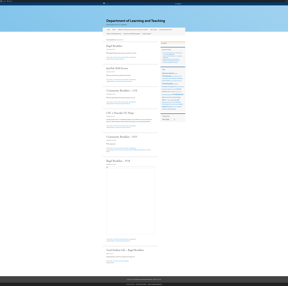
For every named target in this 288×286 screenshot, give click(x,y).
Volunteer (175, 106)
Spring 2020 (129, 81)
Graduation (172, 91)
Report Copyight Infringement (155, 284)
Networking (174, 100)
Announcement (168, 73)
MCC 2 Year (118, 57)
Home (108, 29)
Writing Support (171, 109)
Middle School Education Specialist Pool (171, 59)
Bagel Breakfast (114, 46)
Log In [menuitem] (4, 1)
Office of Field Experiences (114, 34)
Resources (173, 102)
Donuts (122, 150)
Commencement (177, 80)
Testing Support (146, 34)
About (114, 29)
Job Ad (167, 97)
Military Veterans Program (140, 150)
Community (117, 81)
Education (165, 86)
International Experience (167, 94)
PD (178, 100)
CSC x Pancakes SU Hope (120, 113)
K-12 (166, 100)
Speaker (181, 104)
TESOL (127, 57)
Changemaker (167, 76)
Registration (164, 102)
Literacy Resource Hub (165, 29)
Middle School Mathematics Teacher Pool (171, 60)
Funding (173, 89)
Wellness (180, 106)
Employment (172, 86)
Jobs (163, 100)
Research (168, 102)
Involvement (123, 81)
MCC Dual (123, 57)
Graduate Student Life (119, 59)
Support (165, 106)
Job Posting (177, 97)
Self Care (171, 104)
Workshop (164, 109)
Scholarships (165, 104)
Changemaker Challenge (176, 76)
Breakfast (112, 59)
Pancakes (128, 127)
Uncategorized (132, 57)
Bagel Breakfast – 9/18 (118, 161)
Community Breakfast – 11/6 (121, 90)
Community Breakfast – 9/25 (121, 137)
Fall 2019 (177, 86)
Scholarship (178, 102)
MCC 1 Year (113, 57)
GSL (176, 91)
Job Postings (153, 29)
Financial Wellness (168, 89)
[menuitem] (1, 1)
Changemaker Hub (166, 78)
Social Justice (176, 104)
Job (163, 97)
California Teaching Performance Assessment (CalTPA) (133, 29)
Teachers (170, 106)
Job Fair (171, 97)
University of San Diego (141, 284)
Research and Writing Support (131, 34)
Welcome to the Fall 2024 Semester (170, 62)
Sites (133, 284)
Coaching (171, 80)
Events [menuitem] (10, 1)
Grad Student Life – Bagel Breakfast (125, 250)
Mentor (169, 100)
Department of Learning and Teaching (135, 20)
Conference (175, 83)
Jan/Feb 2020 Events (117, 68)
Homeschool (179, 91)
